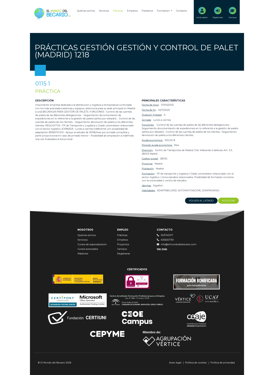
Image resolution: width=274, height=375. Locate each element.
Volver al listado (201, 200)
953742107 (167, 235)
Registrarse (123, 253)
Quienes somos (87, 235)
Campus (122, 249)
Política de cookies (196, 362)
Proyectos (123, 244)
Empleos (132, 10)
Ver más (162, 249)
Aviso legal (175, 362)
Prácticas (118, 10)
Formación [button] (163, 10)
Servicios (104, 10)
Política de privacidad (222, 362)
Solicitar (228, 200)
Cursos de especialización (92, 244)
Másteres (83, 253)
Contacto (181, 10)
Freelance (147, 10)
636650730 (167, 239)
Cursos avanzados (88, 249)
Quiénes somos (86, 10)
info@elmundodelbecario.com (178, 244)
